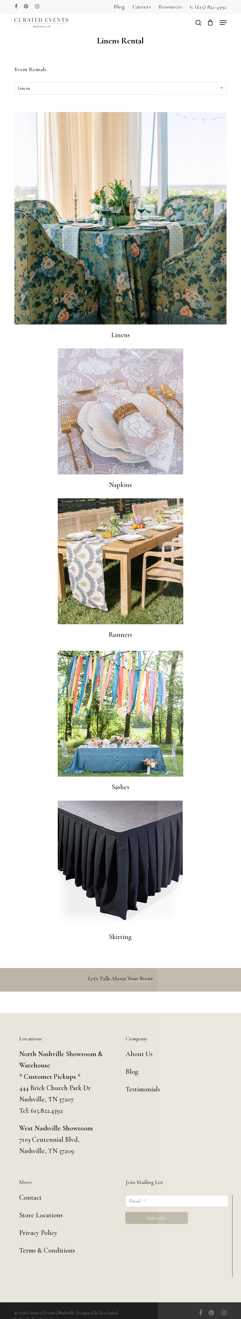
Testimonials (143, 1089)
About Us (139, 1054)
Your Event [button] (140, 978)
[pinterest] (26, 6)
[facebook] (16, 6)
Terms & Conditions (47, 1250)
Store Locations (41, 1215)
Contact (30, 1197)
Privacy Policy (38, 1233)
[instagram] (37, 6)
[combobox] (120, 88)
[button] (223, 23)
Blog (132, 1071)
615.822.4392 (47, 1111)
